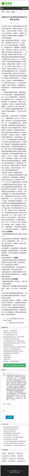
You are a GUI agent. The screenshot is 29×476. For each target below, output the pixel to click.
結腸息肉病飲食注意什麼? (10, 333)
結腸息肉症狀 (19, 453)
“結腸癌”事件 (6, 359)
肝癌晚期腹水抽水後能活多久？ (12, 427)
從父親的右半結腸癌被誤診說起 (12, 349)
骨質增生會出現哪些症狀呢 (10, 429)
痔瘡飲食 (4, 461)
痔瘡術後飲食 (20, 458)
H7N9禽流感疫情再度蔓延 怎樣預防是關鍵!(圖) (13, 441)
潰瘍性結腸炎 (7, 355)
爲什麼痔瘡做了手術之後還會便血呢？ (13, 437)
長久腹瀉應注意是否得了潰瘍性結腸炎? (14, 341)
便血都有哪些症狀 (8, 345)
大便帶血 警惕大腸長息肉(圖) (11, 339)
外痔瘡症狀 (4, 458)
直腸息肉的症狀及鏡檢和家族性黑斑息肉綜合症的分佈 (13, 347)
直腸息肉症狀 (11, 453)
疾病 (8, 11)
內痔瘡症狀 (20, 456)
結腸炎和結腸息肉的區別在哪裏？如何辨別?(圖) (13, 343)
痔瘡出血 (13, 456)
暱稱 (4, 404)
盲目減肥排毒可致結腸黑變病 (11, 353)
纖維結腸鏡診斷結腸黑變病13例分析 (13, 351)
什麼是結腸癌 (7, 357)
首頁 (3, 11)
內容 (4, 410)
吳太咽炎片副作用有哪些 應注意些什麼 (14, 443)
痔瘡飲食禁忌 (12, 458)
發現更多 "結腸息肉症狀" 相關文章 (14, 365)
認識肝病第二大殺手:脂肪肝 (16, 323)
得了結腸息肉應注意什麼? (10, 335)
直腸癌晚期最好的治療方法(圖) (11, 433)
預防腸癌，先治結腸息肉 (10, 331)
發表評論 (10, 417)
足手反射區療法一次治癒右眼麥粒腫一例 (14, 445)
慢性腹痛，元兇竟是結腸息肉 (11, 361)
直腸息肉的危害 (5, 456)
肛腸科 (13, 11)
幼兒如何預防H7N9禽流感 (10, 435)
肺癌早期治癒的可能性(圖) (10, 439)
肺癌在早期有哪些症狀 (9, 431)
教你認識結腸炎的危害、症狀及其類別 (13, 337)
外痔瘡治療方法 (12, 461)
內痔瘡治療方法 (21, 461)
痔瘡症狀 (4, 453)
